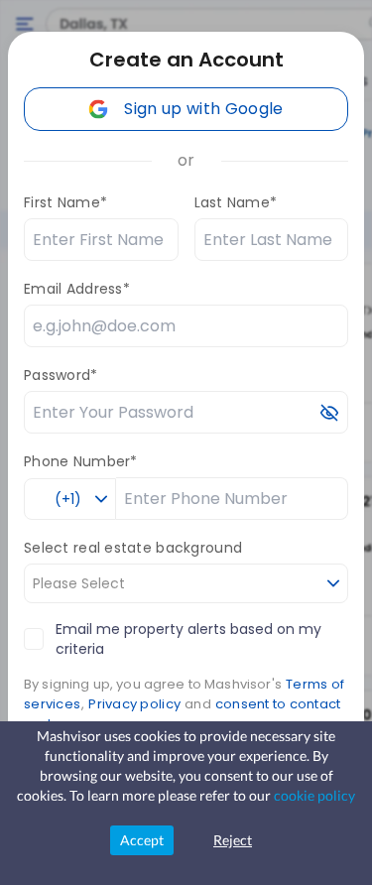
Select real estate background (133, 548)
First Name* (65, 202)
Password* (61, 375)
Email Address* (77, 289)
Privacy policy (134, 704)
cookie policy (314, 795)
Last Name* (236, 202)
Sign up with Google (203, 108)
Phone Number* (81, 461)
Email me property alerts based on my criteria (188, 639)
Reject (232, 839)
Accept (142, 839)
